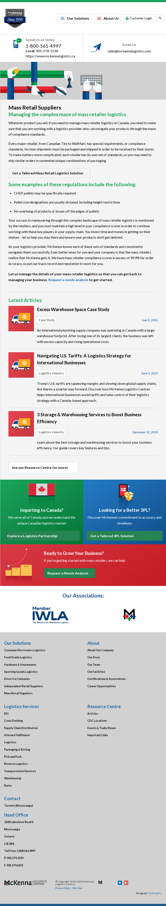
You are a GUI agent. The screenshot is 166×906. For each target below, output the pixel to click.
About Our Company (100, 650)
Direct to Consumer (17, 679)
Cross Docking (13, 720)
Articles (92, 713)
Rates (8, 785)
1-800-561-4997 (43, 46)
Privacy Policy (63, 887)
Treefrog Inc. (154, 893)
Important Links (97, 735)
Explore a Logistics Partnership (32, 536)
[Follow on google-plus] (126, 883)
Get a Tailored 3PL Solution (112, 536)
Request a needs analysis (68, 280)
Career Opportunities (101, 686)
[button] (160, 18)
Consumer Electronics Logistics (24, 650)
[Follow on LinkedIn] (120, 883)
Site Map (77, 887)
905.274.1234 (15, 858)
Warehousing (12, 778)
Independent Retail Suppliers (23, 686)
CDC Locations (97, 720)
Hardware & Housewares (20, 664)
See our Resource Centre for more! (40, 467)
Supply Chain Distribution (21, 728)
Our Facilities (96, 671)
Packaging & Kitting (17, 749)
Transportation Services (20, 771)
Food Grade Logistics (18, 657)
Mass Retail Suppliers (18, 693)
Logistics (10, 742)
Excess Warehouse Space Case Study (73, 309)
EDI (6, 713)
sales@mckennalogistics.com (129, 51)
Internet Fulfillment (17, 735)
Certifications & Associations (106, 679)
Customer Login (141, 18)
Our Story (93, 657)
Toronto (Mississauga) (18, 805)
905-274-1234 (47, 51)
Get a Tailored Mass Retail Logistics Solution (47, 173)
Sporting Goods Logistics (20, 671)
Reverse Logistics (16, 763)
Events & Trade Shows (101, 728)
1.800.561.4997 (26, 851)
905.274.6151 (15, 865)
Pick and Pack (13, 756)
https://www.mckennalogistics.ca (50, 56)
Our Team (93, 664)
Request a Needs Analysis (67, 573)
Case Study (46, 320)
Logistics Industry (51, 373)
